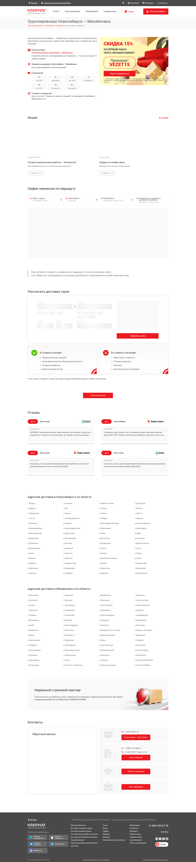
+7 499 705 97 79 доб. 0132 (135, 752)
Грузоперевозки (72, 11)
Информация (92, 11)
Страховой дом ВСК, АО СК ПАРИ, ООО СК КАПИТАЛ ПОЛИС (60, 700)
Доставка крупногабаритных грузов (84, 834)
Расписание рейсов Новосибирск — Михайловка (52, 52)
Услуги (56, 11)
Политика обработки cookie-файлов (96, 860)
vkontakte (156, 839)
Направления (110, 11)
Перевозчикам (135, 834)
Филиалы (106, 834)
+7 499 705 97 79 (131, 732)
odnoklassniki (163, 839)
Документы (134, 828)
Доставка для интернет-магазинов (84, 837)
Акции (105, 828)
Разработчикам (136, 837)
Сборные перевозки (78, 825)
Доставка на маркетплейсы (81, 831)
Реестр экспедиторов (138, 843)
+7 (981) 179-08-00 (132, 748)
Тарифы (106, 831)
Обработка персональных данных (155, 860)
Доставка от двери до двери (81, 828)
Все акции (163, 117)
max (167, 839)
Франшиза (134, 831)
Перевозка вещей (77, 840)
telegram (160, 839)
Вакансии (106, 837)
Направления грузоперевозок (114, 840)
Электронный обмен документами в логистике (84, 844)
